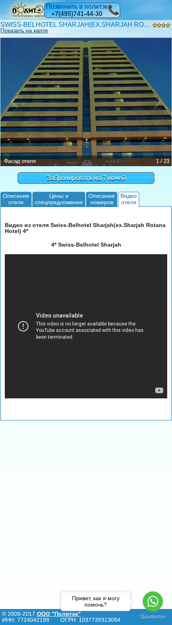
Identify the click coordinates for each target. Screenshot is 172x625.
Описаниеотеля (16, 199)
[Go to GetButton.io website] (153, 616)
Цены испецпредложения (59, 199)
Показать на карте (24, 30)
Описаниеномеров (101, 199)
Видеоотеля (128, 199)
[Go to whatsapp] (153, 601)
